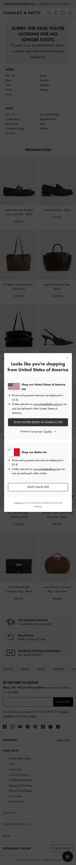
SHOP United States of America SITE (38, 422)
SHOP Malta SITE (38, 487)
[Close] (67, 358)
